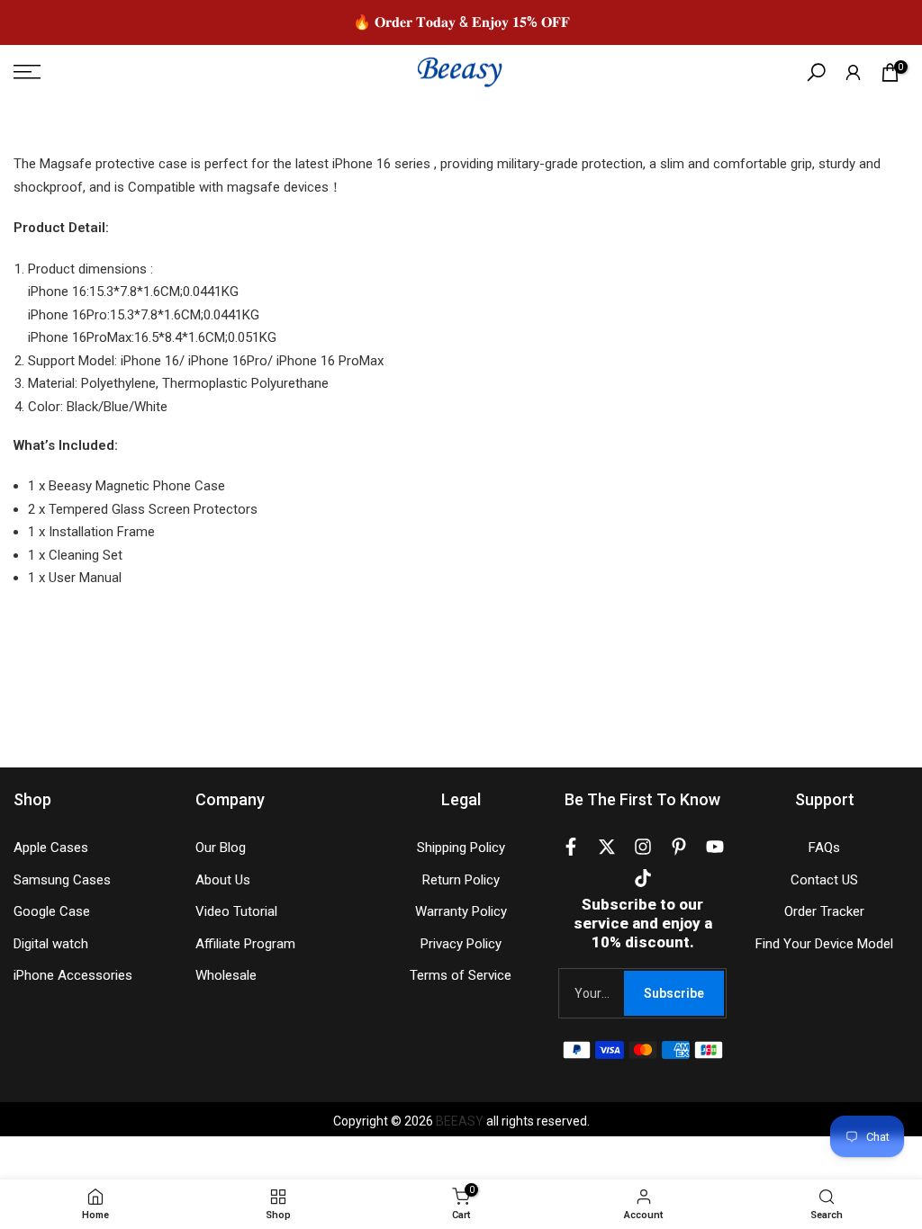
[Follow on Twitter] (607, 850)
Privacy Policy (461, 944)
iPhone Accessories (73, 975)
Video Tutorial (236, 911)
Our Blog (220, 847)
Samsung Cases (62, 880)
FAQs (824, 847)
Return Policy (461, 880)
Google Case (52, 911)
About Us (222, 880)
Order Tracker (824, 911)
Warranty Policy (461, 911)
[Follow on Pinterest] (679, 850)
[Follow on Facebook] (571, 850)
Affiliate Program (245, 944)
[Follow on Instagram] (643, 850)
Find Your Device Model (824, 944)
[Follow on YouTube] (715, 850)
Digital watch (51, 944)
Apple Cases (51, 847)
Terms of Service (460, 975)
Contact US (824, 880)
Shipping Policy (461, 847)
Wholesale (226, 975)
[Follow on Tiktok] (643, 881)
